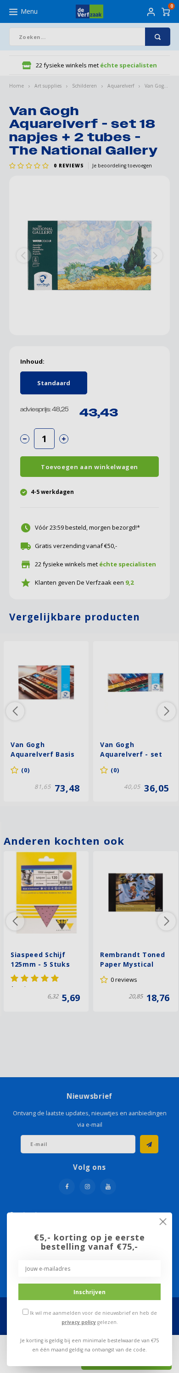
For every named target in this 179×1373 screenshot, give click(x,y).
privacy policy (79, 1322)
